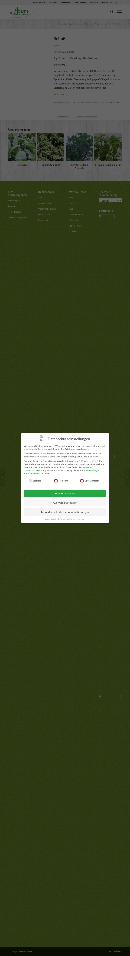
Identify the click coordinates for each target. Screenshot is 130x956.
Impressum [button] (81, 519)
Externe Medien (91, 480)
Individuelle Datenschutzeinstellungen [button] (65, 512)
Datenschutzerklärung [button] (67, 519)
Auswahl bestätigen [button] (65, 502)
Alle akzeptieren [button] (65, 493)
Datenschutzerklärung (35, 470)
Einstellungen (92, 470)
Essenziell (37, 480)
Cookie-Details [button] (51, 519)
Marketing (63, 480)
